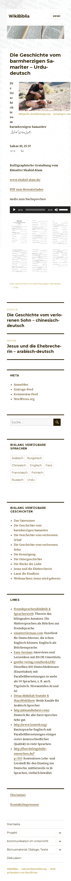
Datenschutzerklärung (34, 869)
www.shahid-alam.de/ (25, 180)
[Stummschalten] (56, 209)
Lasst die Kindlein (26, 573)
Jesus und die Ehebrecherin (33, 569)
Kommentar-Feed (26, 394)
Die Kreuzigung (25, 554)
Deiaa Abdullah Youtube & (31, 695)
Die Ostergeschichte (28, 559)
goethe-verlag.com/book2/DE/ (34, 662)
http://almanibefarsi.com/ (31, 710)
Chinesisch (19, 465)
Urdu (15, 287)
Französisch (20, 472)
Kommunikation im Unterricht (27, 841)
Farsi (49, 465)
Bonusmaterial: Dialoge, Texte (27, 849)
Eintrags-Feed (23, 389)
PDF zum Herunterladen (26, 189)
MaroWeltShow (24, 700)
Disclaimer (18, 795)
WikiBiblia (19, 16)
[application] (40, 209)
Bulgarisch (34, 458)
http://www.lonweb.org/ (30, 724)
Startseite (13, 824)
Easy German (23, 652)
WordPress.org (24, 399)
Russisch (17, 479)
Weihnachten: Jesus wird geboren (37, 578)
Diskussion (14, 858)
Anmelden (21, 384)
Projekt (12, 832)
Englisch (36, 465)
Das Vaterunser (24, 520)
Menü (56, 16)
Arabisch (17, 458)
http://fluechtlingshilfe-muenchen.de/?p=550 (30, 753)
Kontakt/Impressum (24, 804)
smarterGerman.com (28, 633)
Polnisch (37, 472)
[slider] (64, 209)
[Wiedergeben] (14, 209)
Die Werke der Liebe (28, 564)
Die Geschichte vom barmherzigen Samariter (35, 283)
